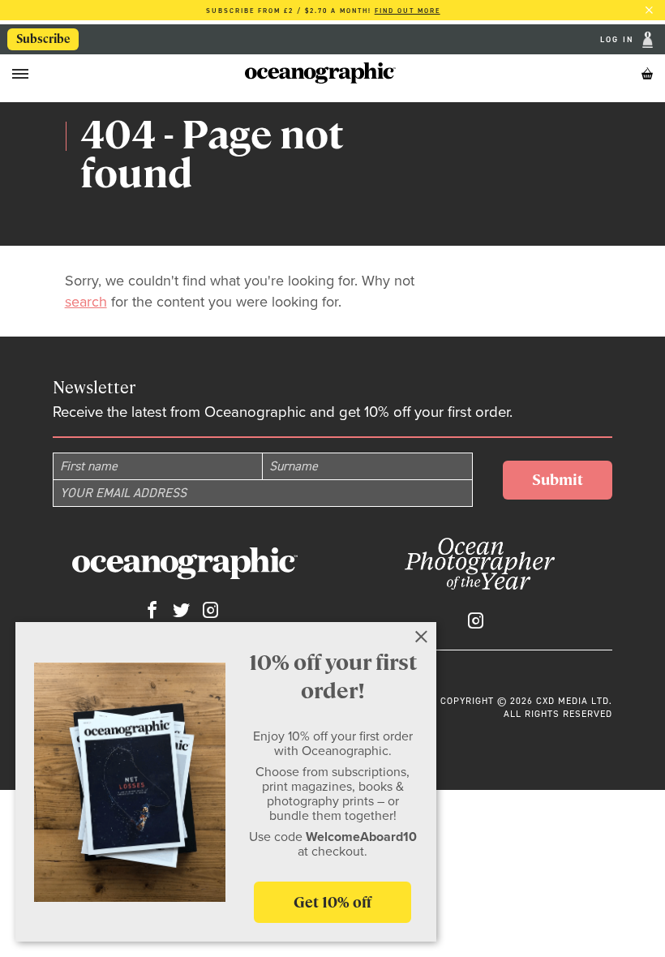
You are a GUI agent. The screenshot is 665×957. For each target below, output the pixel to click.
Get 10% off (332, 902)
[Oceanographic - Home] (320, 73)
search (86, 301)
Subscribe (43, 39)
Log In (619, 39)
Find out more (407, 10)
